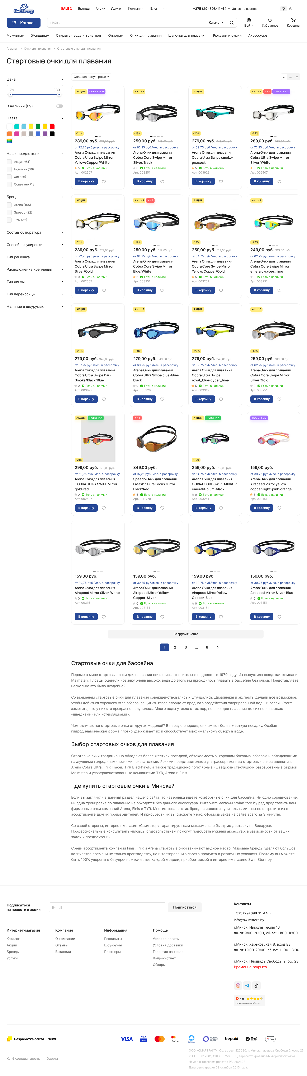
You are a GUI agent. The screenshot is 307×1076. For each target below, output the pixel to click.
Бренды (13, 952)
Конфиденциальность (23, 1059)
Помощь (160, 930)
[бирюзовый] (17, 127)
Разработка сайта (29, 1039)
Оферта (52, 1059)
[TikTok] (256, 985)
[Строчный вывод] (290, 77)
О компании (65, 939)
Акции (12, 945)
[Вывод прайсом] (297, 77)
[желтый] (31, 127)
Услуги (12, 958)
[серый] (31, 134)
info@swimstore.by (249, 920)
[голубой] (24, 127)
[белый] (10, 127)
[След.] (218, 647)
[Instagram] (238, 985)
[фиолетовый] (45, 134)
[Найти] (231, 23)
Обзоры (159, 965)
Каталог (13, 939)
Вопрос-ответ (164, 958)
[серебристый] (24, 134)
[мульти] (10, 141)
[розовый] (17, 134)
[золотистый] (45, 127)
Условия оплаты (166, 939)
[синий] (38, 134)
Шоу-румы (113, 945)
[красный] (52, 127)
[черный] (52, 134)
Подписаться (185, 907)
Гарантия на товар (168, 952)
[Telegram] (247, 985)
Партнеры (112, 952)
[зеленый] (38, 127)
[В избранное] (103, 181)
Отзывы (61, 945)
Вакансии (63, 952)
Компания (64, 930)
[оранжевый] (10, 134)
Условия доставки (168, 945)
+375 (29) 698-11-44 (210, 9)
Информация (115, 930)
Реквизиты (113, 939)
